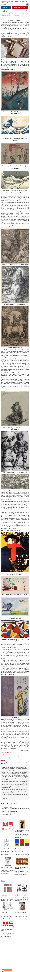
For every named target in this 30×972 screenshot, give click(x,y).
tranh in (3, 763)
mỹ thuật (7, 762)
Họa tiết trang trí (5, 849)
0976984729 (8, 970)
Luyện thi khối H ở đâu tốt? (21, 912)
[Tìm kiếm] (27, 4)
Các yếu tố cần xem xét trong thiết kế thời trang (20, 894)
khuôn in (16, 762)
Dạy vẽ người (4, 912)
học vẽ (11, 762)
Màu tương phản (19, 849)
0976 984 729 (6, 7)
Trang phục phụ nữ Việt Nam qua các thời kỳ (22, 831)
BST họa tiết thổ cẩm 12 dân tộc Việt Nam (21, 868)
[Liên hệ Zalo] (2, 969)
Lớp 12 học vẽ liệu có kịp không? (7, 930)
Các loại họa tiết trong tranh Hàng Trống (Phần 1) (7, 894)
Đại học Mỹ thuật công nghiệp (22, 13)
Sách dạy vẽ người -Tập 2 (7, 867)
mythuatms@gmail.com (19, 7)
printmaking (23, 762)
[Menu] (27, 10)
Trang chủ (11, 13)
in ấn (19, 762)
